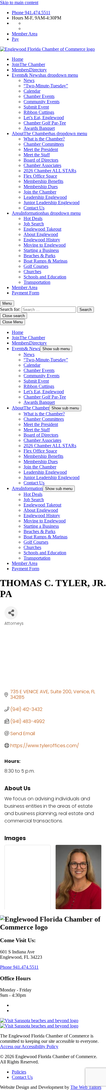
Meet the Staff (37, 154)
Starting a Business (41, 250)
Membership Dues (41, 186)
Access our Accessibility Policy (29, 1046)
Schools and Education (45, 276)
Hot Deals (33, 218)
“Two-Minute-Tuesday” (46, 85)
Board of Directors (41, 160)
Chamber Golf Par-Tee (45, 122)
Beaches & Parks (39, 255)
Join (28, 64)
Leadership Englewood (45, 197)
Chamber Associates (42, 165)
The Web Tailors (85, 1087)
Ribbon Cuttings (39, 112)
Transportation (37, 282)
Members (29, 69)
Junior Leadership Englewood (52, 202)
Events (45, 75)
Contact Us (34, 207)
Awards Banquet (39, 128)
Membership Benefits (43, 181)
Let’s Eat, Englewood (44, 117)
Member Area (24, 33)
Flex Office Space (40, 175)
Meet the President (41, 149)
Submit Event (36, 106)
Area (46, 213)
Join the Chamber (40, 191)
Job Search (34, 223)
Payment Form (25, 292)
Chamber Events (39, 96)
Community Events (41, 101)
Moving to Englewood (45, 244)
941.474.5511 (31, 12)
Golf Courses (36, 266)
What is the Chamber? (44, 138)
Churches (32, 271)
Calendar (32, 91)
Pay (15, 39)
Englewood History (42, 239)
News (29, 80)
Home (17, 59)
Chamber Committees (44, 144)
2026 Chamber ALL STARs (50, 170)
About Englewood (41, 234)
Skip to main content (19, 2)
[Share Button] (11, 612)
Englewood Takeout (42, 229)
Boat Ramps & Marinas (45, 260)
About (49, 133)
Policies (19, 1071)
